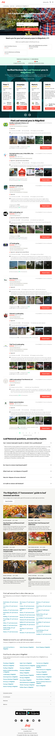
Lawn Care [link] (12, 6)
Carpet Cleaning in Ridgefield (27, 675)
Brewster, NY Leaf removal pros (27, 615)
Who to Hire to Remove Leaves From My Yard (39, 579)
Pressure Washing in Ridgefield (10, 679)
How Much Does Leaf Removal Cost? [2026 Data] (13, 523)
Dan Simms (30, 520)
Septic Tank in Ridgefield (26, 663)
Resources (5, 700)
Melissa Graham (7, 520)
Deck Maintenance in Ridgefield (27, 682)
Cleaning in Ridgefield (25, 668)
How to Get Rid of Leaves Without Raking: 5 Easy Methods (38, 550)
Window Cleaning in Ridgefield (27, 685)
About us (5, 704)
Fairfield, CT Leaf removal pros (43, 634)
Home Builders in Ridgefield (43, 679)
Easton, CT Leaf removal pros (27, 612)
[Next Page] (38, 433)
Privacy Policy (31, 729)
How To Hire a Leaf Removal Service (13, 578)
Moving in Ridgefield (25, 677)
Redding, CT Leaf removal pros (10, 616)
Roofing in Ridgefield (8, 668)
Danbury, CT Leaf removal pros (10, 610)
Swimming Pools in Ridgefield (10, 677)
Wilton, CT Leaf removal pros (10, 623)
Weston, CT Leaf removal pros (10, 632)
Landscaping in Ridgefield (9, 674)
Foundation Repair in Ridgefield (43, 677)
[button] (13, 140)
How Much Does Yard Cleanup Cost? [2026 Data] (38, 523)
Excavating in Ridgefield (25, 680)
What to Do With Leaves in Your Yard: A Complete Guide (14, 550)
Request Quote (46, 147)
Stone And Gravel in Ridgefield (43, 669)
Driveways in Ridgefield (9, 681)
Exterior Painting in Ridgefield (10, 686)
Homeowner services (7, 693)
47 (35, 432)
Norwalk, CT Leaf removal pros (27, 632)
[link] (4, 103)
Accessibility (27, 731)
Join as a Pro (45, 2)
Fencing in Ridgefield (8, 684)
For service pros (6, 697)
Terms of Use (24, 729)
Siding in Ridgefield (24, 673)
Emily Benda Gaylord (33, 547)
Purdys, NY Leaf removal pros (27, 606)
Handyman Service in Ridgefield (27, 665)
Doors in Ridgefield (40, 685)
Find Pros (27, 29)
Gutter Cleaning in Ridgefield (27, 647)
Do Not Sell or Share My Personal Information (27, 733)
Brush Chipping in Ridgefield (43, 647)
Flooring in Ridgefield (41, 672)
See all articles (8, 501)
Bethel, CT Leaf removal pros (10, 625)
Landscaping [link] (6, 6)
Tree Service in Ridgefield (42, 663)
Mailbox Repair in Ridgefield (26, 687)
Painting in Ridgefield (25, 670)
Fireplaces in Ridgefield (41, 674)
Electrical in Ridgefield (8, 665)
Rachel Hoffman (7, 575)
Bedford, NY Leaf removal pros (27, 622)
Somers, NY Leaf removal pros (27, 617)
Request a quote (7, 107)
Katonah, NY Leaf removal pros (27, 619)
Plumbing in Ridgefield (8, 663)
